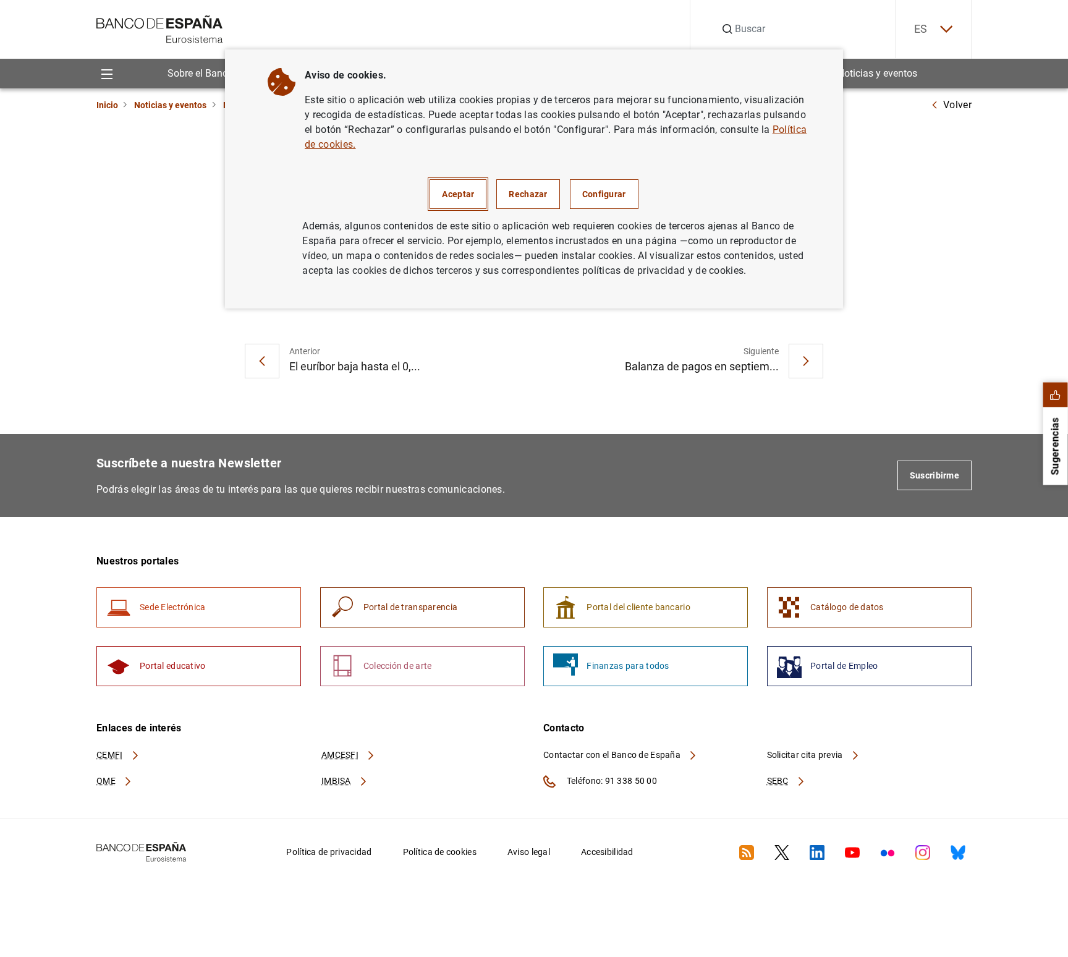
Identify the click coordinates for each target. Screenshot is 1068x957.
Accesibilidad (607, 852)
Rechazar (528, 194)
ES (921, 28)
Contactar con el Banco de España (612, 755)
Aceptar (458, 194)
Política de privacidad (328, 852)
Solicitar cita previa (806, 755)
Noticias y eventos (877, 73)
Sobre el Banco (200, 73)
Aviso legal (528, 852)
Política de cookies (440, 852)
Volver (957, 105)
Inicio (107, 105)
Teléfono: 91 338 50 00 (611, 781)
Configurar (604, 194)
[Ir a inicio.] (159, 28)
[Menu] (106, 73)
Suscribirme (934, 475)
